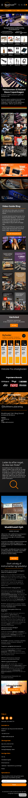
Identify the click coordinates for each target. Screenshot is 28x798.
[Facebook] (2, 718)
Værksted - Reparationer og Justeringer (11, 765)
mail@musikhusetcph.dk (7, 736)
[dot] (12, 175)
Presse (3, 768)
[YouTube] (10, 718)
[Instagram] (6, 718)
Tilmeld (14, 784)
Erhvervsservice (5, 763)
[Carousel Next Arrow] (24, 170)
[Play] (14, 243)
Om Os (3, 757)
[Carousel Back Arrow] (3, 170)
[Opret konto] (22, 5)
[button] (2, 5)
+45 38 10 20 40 (5, 733)
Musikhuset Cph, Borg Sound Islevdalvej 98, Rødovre (12, 729)
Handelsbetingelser (6, 759)
